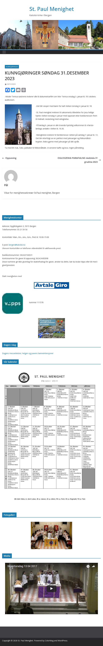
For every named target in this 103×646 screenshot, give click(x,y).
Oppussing (10, 158)
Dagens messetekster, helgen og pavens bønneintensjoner (27, 353)
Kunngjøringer (12, 67)
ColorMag (49, 640)
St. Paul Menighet (51, 8)
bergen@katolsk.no (17, 245)
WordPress (62, 640)
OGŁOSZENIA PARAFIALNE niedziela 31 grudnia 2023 (78, 160)
